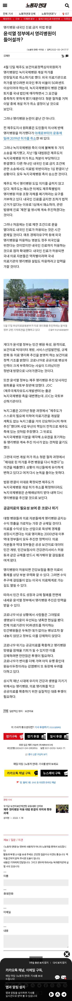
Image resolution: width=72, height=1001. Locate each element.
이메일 (7, 912)
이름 (5, 876)
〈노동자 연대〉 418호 (35, 49)
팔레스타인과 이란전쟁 (49, 18)
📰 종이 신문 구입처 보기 (36, 754)
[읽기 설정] (63, 55)
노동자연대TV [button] (49, 13)
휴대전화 (8, 893)
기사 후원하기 (48, 727)
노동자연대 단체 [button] (27, 13)
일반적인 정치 (16, 711)
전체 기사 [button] (8, 13)
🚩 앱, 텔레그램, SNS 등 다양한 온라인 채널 (36, 782)
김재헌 (6, 55)
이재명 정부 (29, 18)
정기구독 (11, 736)
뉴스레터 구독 (52, 773)
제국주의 (7, 18)
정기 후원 (33, 736)
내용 (5, 930)
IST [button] (67, 13)
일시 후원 (56, 736)
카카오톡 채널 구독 (19, 773)
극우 (17, 18)
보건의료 (29, 711)
